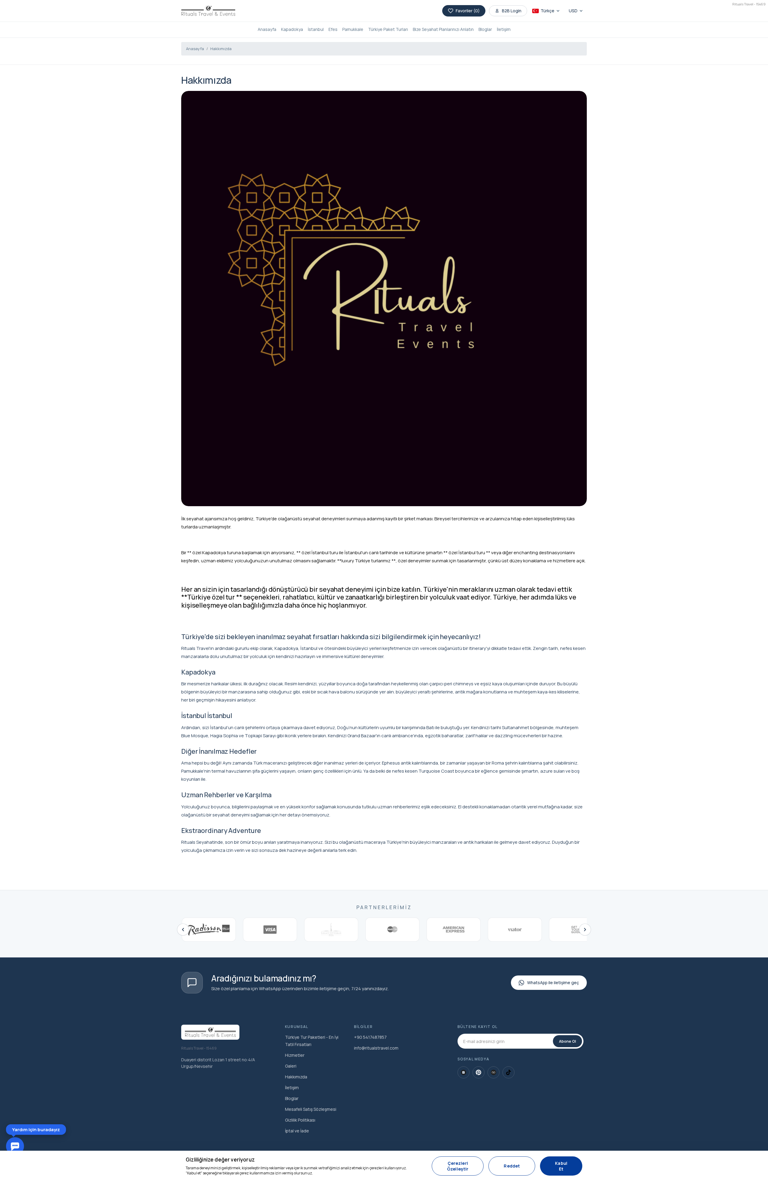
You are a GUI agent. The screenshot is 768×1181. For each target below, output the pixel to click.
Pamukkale (352, 29)
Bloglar (485, 29)
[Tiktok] (508, 1072)
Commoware (72, 1127)
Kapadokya (292, 29)
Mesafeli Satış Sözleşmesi (310, 1109)
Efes (333, 29)
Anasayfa (267, 29)
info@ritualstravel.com (376, 1048)
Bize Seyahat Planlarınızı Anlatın (443, 29)
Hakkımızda (221, 48)
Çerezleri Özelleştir (199, 1167)
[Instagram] (464, 1072)
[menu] (97, 980)
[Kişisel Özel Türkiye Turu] (208, 10)
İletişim (504, 29)
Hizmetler (294, 1055)
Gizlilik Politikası (300, 1120)
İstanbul (316, 29)
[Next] (585, 930)
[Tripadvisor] (494, 1072)
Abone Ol (567, 1041)
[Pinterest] (478, 1072)
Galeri (290, 1066)
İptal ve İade (297, 1131)
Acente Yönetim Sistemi (545, 1171)
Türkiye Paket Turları (388, 29)
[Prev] (183, 930)
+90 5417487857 (370, 1037)
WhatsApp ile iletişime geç (553, 982)
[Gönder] (109, 1114)
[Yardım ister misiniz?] (15, 1146)
